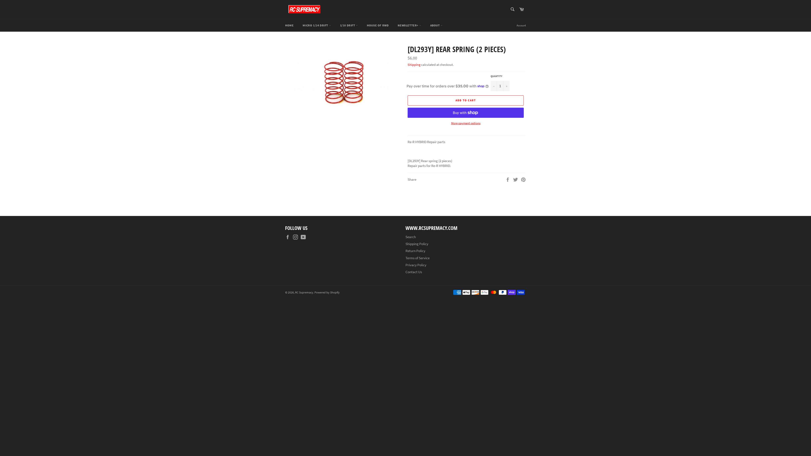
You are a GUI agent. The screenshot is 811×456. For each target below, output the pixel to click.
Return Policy (415, 250)
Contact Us (414, 272)
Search (411, 237)
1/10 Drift (348, 25)
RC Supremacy (304, 292)
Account (521, 25)
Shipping (414, 64)
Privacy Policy (416, 265)
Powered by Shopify (327, 292)
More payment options (465, 123)
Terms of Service (418, 258)
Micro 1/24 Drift (316, 25)
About (435, 25)
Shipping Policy (417, 244)
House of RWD (378, 25)
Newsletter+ (408, 25)
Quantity (496, 76)
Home (289, 25)
